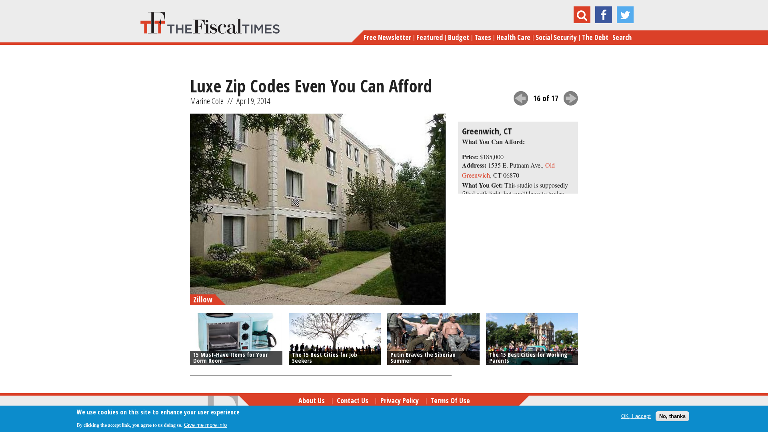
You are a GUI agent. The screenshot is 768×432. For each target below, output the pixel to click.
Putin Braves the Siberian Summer (423, 357)
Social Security (556, 37)
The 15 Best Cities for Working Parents (528, 357)
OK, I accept (636, 416)
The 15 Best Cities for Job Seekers (324, 357)
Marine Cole (207, 100)
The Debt (595, 37)
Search (622, 37)
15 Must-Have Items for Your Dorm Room (230, 357)
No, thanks (672, 416)
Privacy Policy (399, 400)
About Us (311, 400)
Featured (429, 37)
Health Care (513, 37)
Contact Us (352, 400)
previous (521, 98)
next (571, 98)
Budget (458, 37)
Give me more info (205, 425)
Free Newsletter (387, 37)
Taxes (482, 37)
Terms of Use (450, 400)
